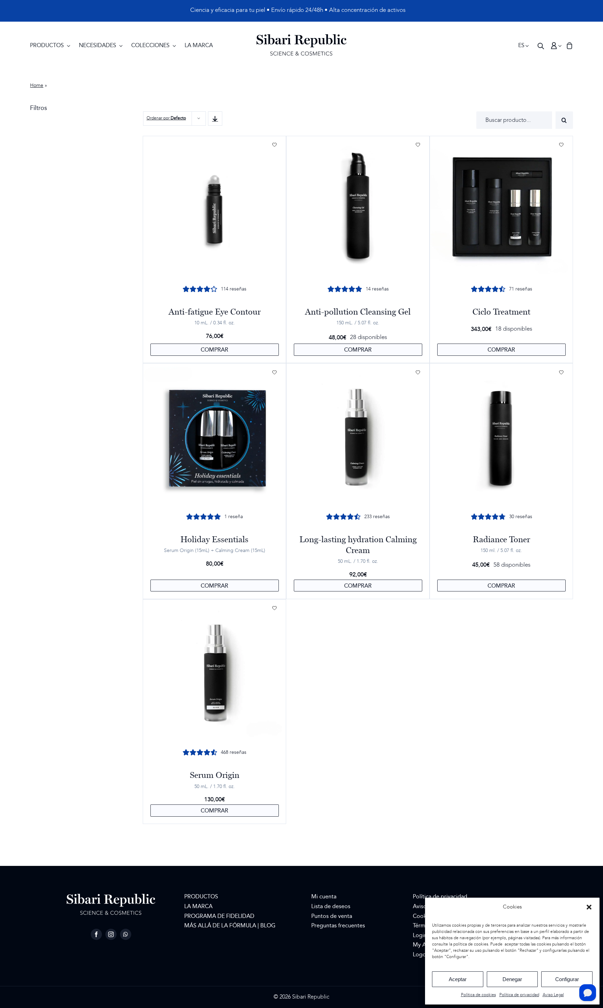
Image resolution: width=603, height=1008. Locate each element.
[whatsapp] (125, 934)
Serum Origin (214, 775)
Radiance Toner (501, 539)
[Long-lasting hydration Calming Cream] (358, 435)
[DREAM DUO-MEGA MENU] (301, 37)
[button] (589, 907)
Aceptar (458, 979)
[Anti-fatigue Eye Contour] (214, 207)
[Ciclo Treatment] (501, 207)
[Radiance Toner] (501, 435)
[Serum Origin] (214, 670)
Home (36, 85)
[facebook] (96, 934)
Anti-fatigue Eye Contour (215, 312)
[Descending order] (215, 118)
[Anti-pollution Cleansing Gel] (358, 207)
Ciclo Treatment (501, 312)
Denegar (512, 979)
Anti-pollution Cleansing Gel (358, 312)
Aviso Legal (553, 995)
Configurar (567, 979)
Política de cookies (478, 995)
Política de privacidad (519, 995)
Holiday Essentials (214, 539)
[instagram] (111, 934)
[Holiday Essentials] (214, 435)
